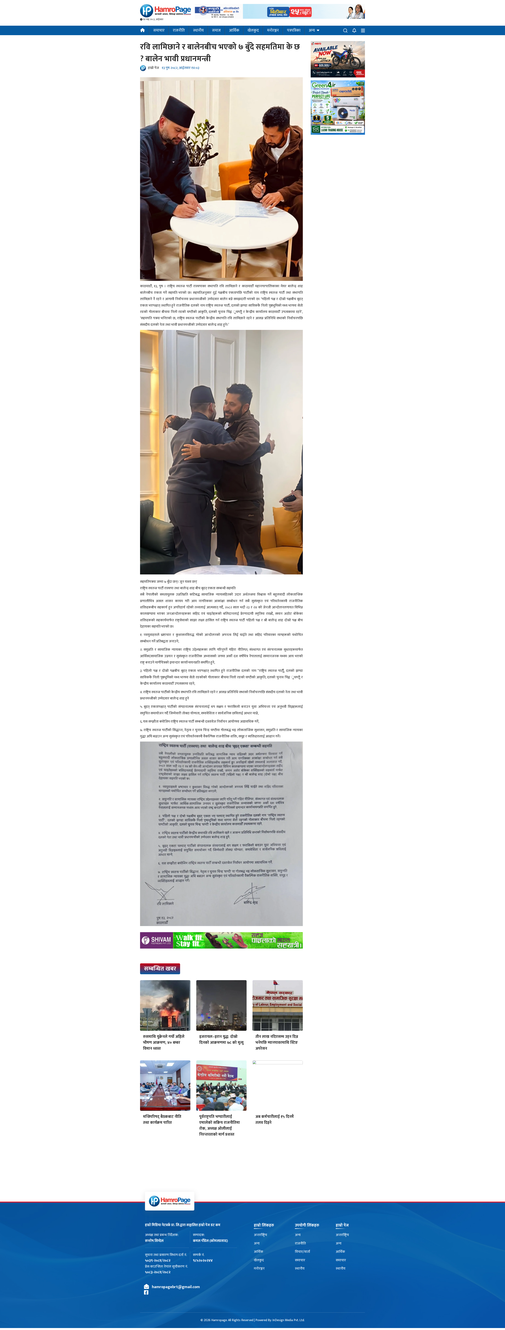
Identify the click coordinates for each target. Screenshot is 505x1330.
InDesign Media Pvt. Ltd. (288, 1320)
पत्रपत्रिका (293, 30)
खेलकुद (253, 30)
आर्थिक (234, 30)
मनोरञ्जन (273, 30)
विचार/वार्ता (302, 1252)
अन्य (312, 30)
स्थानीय (198, 30)
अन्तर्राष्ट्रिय (260, 1235)
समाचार (159, 30)
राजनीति (179, 30)
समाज (216, 30)
